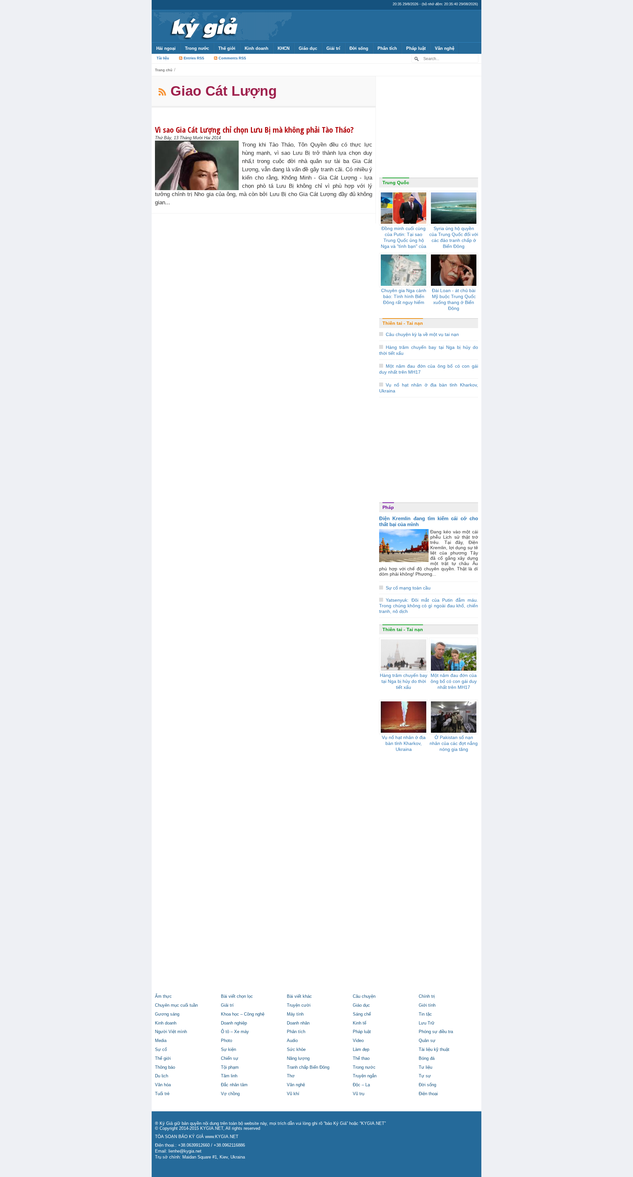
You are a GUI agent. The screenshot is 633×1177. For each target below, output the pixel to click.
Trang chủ (163, 70)
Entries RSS (194, 58)
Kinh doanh (256, 48)
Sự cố (161, 1049)
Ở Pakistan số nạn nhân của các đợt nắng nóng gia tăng (454, 743)
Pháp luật (416, 48)
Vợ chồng (230, 1094)
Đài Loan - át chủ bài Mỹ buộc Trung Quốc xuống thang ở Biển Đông (454, 299)
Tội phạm (230, 1067)
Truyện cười (299, 1005)
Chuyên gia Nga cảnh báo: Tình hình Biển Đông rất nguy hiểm (403, 296)
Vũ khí (293, 1094)
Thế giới (226, 48)
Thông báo (165, 1067)
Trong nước (197, 48)
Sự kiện (228, 1049)
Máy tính (295, 1014)
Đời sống (358, 48)
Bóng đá (427, 1058)
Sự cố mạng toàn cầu (408, 587)
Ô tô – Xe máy (235, 1031)
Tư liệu (425, 1067)
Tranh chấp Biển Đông (308, 1067)
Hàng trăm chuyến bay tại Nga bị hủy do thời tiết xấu (403, 681)
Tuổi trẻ (162, 1094)
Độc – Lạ (361, 1085)
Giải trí (333, 48)
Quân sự (427, 1040)
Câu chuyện (364, 996)
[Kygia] (203, 26)
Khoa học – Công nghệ (242, 1014)
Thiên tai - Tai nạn (402, 323)
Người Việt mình (171, 1031)
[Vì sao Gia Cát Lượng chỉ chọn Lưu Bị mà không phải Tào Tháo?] (198, 165)
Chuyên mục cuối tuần (176, 1005)
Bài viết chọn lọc (237, 996)
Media (160, 1040)
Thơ (291, 1076)
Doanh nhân (298, 1023)
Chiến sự (229, 1058)
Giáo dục (308, 48)
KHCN (283, 48)
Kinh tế (359, 1023)
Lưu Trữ (427, 1023)
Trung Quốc (395, 182)
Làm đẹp (361, 1049)
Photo (226, 1040)
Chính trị (427, 996)
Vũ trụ (358, 1094)
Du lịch (161, 1076)
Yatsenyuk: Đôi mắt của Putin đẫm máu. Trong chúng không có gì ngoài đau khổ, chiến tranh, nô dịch (428, 605)
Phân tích (387, 48)
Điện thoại (428, 1094)
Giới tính (427, 1005)
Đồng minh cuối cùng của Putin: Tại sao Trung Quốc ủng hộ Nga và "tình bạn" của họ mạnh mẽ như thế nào (403, 243)
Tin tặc (425, 1014)
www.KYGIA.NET (221, 1136)
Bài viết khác (299, 996)
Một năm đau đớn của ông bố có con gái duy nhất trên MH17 (454, 681)
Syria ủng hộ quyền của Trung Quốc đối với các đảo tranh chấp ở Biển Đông (453, 237)
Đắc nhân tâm (234, 1085)
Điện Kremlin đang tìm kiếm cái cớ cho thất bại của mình (428, 521)
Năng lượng (298, 1058)
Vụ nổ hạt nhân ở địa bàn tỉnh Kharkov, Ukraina (404, 743)
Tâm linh (229, 1076)
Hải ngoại (166, 48)
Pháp (388, 507)
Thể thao (361, 1058)
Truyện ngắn (365, 1076)
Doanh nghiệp (234, 1023)
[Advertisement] (428, 128)
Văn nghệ (444, 48)
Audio (292, 1040)
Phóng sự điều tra (436, 1031)
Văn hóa (163, 1085)
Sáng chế (362, 1014)
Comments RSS (232, 58)
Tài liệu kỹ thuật (434, 1049)
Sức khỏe (296, 1049)
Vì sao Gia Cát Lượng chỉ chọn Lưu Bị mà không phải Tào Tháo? (254, 129)
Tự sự (425, 1076)
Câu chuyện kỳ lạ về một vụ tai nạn (422, 334)
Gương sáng (167, 1014)
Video (358, 1040)
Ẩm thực (163, 996)
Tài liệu (163, 58)
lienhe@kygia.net (184, 1151)
